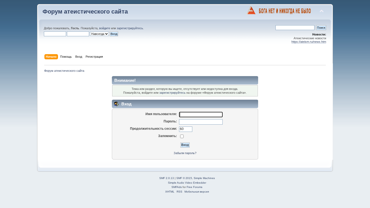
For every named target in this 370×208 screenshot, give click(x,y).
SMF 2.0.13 (166, 178)
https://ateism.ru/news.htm (308, 41)
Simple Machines (204, 178)
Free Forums (194, 187)
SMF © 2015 (184, 178)
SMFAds (176, 187)
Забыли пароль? (185, 153)
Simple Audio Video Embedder (187, 182)
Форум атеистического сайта (85, 11)
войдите (104, 28)
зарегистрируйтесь (130, 28)
